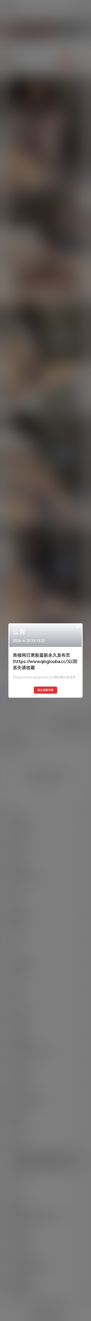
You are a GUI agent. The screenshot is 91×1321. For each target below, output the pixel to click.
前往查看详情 (45, 690)
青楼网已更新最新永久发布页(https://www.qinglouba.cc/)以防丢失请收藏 (45, 661)
